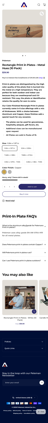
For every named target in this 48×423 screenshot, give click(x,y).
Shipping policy (17, 413)
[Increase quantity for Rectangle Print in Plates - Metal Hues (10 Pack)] (14, 186)
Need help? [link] (10, 201)
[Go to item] (22, 55)
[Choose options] (34, 311)
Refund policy (17, 410)
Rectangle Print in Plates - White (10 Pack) (20, 319)
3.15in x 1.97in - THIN (12, 162)
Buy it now (24, 194)
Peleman (6, 61)
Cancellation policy (29, 413)
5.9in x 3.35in (26, 148)
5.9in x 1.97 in (9, 148)
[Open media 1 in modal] (42, 13)
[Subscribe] (42, 382)
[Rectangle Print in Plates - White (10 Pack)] (20, 297)
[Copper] (4, 172)
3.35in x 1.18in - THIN (34, 162)
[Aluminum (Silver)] (10, 172)
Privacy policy (7, 410)
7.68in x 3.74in (27, 155)
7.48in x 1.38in (9, 155)
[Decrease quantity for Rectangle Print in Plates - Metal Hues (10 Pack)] (4, 186)
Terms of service (27, 410)
